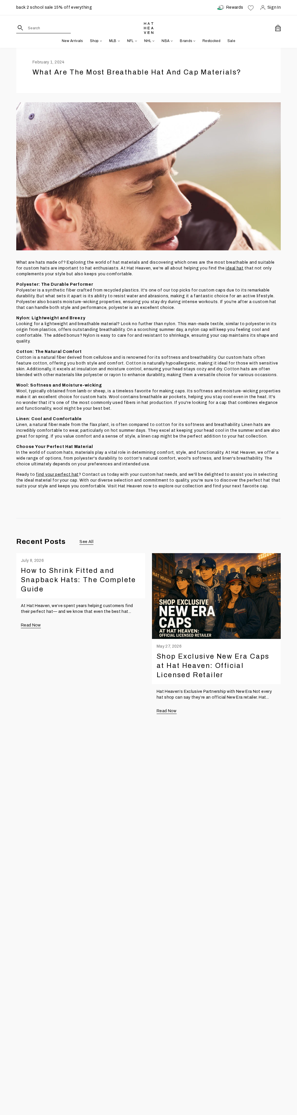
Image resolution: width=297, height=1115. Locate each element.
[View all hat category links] (100, 41)
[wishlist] (250, 7)
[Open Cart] (278, 28)
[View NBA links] (171, 41)
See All (86, 542)
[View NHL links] (153, 41)
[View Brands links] (193, 41)
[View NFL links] (135, 41)
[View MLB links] (118, 41)
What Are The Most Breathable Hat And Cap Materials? (136, 72)
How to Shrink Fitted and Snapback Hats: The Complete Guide (78, 580)
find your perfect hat (57, 474)
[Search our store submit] (20, 27)
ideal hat (234, 268)
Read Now (31, 625)
